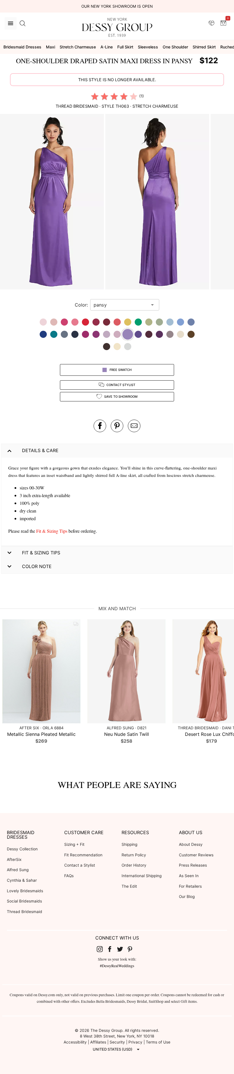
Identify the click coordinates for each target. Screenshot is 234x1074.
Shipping (129, 844)
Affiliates (98, 1042)
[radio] (94, 96)
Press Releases (193, 865)
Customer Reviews (196, 855)
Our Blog (187, 896)
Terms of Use (158, 1042)
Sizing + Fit (74, 844)
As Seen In (189, 875)
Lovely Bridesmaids (25, 891)
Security (117, 1042)
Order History (134, 865)
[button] (52, 202)
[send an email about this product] (134, 426)
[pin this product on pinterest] (117, 426)
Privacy (135, 1042)
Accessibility (75, 1042)
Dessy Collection (22, 849)
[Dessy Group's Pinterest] (132, 949)
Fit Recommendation (83, 855)
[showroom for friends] (211, 23)
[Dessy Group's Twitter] (122, 949)
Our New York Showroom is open (117, 6)
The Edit (129, 886)
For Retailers (190, 886)
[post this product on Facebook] (100, 426)
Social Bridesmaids (24, 901)
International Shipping (142, 875)
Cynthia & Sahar (22, 880)
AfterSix (14, 859)
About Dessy (191, 844)
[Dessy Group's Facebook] (112, 949)
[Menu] (11, 23)
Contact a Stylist (79, 865)
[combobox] (120, 304)
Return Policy (134, 855)
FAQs (69, 875)
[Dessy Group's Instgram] (102, 949)
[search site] (23, 23)
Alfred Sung (18, 869)
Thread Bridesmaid (24, 911)
